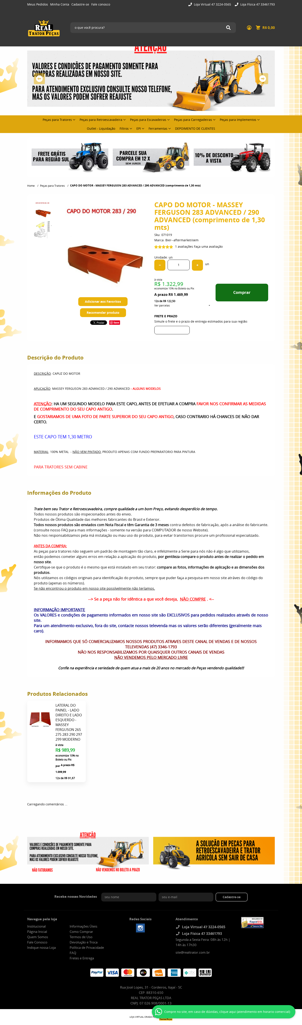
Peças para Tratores (57, 120)
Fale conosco (100, 4)
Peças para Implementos (238, 120)
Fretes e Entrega (82, 958)
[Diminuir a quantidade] (159, 265)
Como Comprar (81, 931)
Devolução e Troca (83, 942)
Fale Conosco (37, 942)
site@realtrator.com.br (193, 952)
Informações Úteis (83, 926)
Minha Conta (59, 4)
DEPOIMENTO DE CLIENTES (195, 128)
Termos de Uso (81, 937)
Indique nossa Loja (41, 947)
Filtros (124, 128)
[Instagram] (140, 928)
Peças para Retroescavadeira (101, 120)
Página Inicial (37, 931)
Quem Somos (37, 937)
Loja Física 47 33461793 (257, 4)
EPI (138, 128)
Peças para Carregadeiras (193, 120)
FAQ (73, 953)
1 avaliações (184, 246)
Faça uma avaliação (208, 246)
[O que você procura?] (228, 27)
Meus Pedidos (37, 4)
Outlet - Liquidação (101, 128)
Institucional (36, 926)
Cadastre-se (80, 4)
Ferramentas (158, 128)
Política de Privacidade (87, 947)
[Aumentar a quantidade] (197, 265)
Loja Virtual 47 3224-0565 (212, 4)
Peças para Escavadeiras (148, 120)
